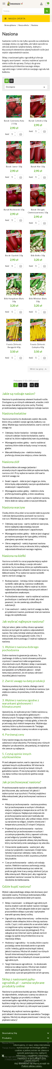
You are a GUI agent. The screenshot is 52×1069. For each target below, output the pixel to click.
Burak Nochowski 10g (14, 209)
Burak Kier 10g (38, 166)
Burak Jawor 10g (14, 166)
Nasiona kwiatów (10, 419)
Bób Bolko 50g (38, 255)
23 (31, 385)
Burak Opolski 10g (14, 255)
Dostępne (26, 87)
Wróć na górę (38, 369)
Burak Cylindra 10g (38, 121)
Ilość (7, 134)
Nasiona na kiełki (10, 561)
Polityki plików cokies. (32, 1066)
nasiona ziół (8, 473)
